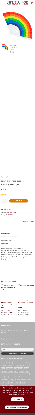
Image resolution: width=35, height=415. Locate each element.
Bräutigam (28, 363)
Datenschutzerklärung (17, 407)
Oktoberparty (5, 379)
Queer (16, 214)
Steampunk (17, 382)
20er (3, 363)
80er (14, 363)
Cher (15, 365)
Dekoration (5, 181)
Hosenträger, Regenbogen (25, 302)
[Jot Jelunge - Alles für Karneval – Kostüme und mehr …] (17, 3)
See (3, 382)
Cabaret (4, 365)
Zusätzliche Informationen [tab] (10, 237)
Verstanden (17, 399)
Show (6, 382)
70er (10, 363)
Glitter (16, 371)
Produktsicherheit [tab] (7, 240)
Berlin (23, 363)
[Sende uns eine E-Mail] (9, 338)
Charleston (9, 365)
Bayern (18, 363)
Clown (19, 365)
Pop (15, 379)
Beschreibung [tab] (5, 233)
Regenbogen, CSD (19, 181)
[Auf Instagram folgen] (6, 338)
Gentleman (4, 371)
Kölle (31, 374)
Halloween (21, 371)
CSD (9, 214)
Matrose (12, 376)
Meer (16, 376)
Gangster (26, 368)
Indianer (14, 374)
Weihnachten (5, 385)
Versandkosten (8, 312)
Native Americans (23, 376)
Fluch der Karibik (18, 368)
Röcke (29, 379)
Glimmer (11, 371)
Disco (3, 368)
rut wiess (23, 379)
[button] (2, 3)
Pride (12, 214)
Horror (9, 374)
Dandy (28, 365)
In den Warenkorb (18, 200)
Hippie (27, 371)
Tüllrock (24, 382)
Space (11, 382)
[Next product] (2, 176)
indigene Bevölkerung (23, 374)
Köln (3, 376)
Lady (7, 376)
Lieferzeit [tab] (4, 244)
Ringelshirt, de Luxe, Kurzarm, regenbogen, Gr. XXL (8, 304)
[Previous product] (6, 176)
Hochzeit (4, 374)
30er (7, 363)
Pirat (11, 379)
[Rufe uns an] (12, 338)
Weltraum (12, 385)
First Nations (9, 368)
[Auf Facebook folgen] (2, 338)
